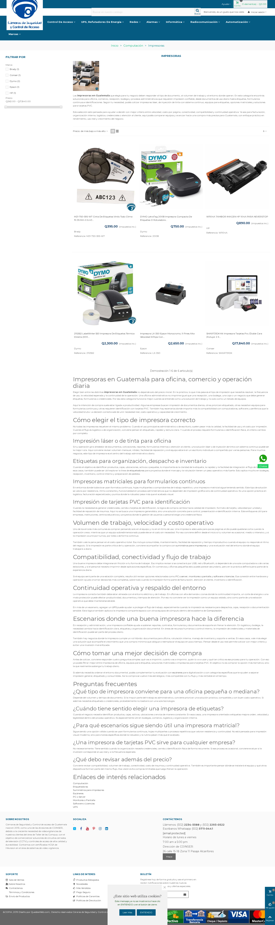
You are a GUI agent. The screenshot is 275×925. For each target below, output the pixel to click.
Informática (174, 21)
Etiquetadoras (80, 786)
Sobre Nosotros (17, 884)
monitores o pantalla (200, 576)
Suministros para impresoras (88, 790)
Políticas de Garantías (88, 896)
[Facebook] (81, 828)
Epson (14, 87)
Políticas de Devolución (88, 900)
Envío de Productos (19, 896)
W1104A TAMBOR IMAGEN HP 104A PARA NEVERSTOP (237, 216)
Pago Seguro (83, 892)
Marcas (13, 34)
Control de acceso (60, 21)
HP (13, 92)
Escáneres (78, 793)
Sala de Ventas (16, 879)
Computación (214, 610)
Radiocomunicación (204, 21)
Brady (14, 69)
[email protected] (174, 833)
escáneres (177, 672)
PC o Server (79, 796)
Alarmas (152, 21)
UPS (114, 607)
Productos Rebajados (87, 879)
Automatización (237, 21)
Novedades (82, 884)
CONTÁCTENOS (172, 819)
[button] (226, 4)
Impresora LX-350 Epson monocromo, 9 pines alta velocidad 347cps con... (167, 335)
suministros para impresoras (191, 545)
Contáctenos (16, 888)
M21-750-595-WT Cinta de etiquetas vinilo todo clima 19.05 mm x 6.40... (103, 218)
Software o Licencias (84, 803)
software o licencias (224, 576)
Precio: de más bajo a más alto (89, 131)
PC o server (181, 576)
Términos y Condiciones (21, 892)
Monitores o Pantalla (84, 800)
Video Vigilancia (28, 21)
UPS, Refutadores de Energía (101, 21)
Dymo (15, 81)
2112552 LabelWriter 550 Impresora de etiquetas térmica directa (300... (104, 335)
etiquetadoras (137, 470)
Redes (134, 21)
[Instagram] (100, 828)
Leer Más (127, 912)
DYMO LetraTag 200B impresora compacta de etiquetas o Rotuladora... (166, 218)
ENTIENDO (146, 912)
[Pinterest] (93, 828)
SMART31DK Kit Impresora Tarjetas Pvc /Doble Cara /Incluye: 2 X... (234, 335)
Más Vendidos (83, 888)
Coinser (15, 75)
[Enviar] (185, 894)
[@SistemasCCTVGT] (74, 828)
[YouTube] (87, 828)
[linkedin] (106, 828)
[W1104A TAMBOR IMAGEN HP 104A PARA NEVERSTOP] (237, 176)
